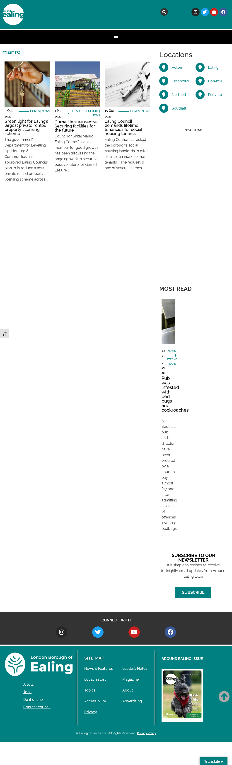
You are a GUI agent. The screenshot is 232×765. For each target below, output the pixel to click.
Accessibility (95, 701)
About (127, 690)
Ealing (213, 67)
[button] (164, 12)
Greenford (180, 81)
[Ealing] (200, 67)
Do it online (33, 699)
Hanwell (215, 81)
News (46, 111)
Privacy (90, 712)
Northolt (179, 95)
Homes (35, 111)
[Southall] (163, 108)
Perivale (215, 95)
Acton (177, 67)
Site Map (94, 657)
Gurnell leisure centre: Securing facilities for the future (76, 126)
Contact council (37, 707)
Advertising (132, 701)
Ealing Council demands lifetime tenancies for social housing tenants (123, 127)
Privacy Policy (146, 733)
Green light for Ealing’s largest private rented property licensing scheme (26, 127)
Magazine (130, 679)
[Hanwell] (200, 81)
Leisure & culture (85, 111)
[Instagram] (195, 12)
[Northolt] (163, 94)
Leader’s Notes (134, 668)
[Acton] (163, 67)
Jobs (27, 692)
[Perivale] (200, 94)
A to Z (28, 684)
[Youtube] (214, 12)
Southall (179, 108)
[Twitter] (205, 12)
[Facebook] (223, 12)
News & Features (98, 668)
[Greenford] (163, 81)
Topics (89, 690)
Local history (95, 679)
